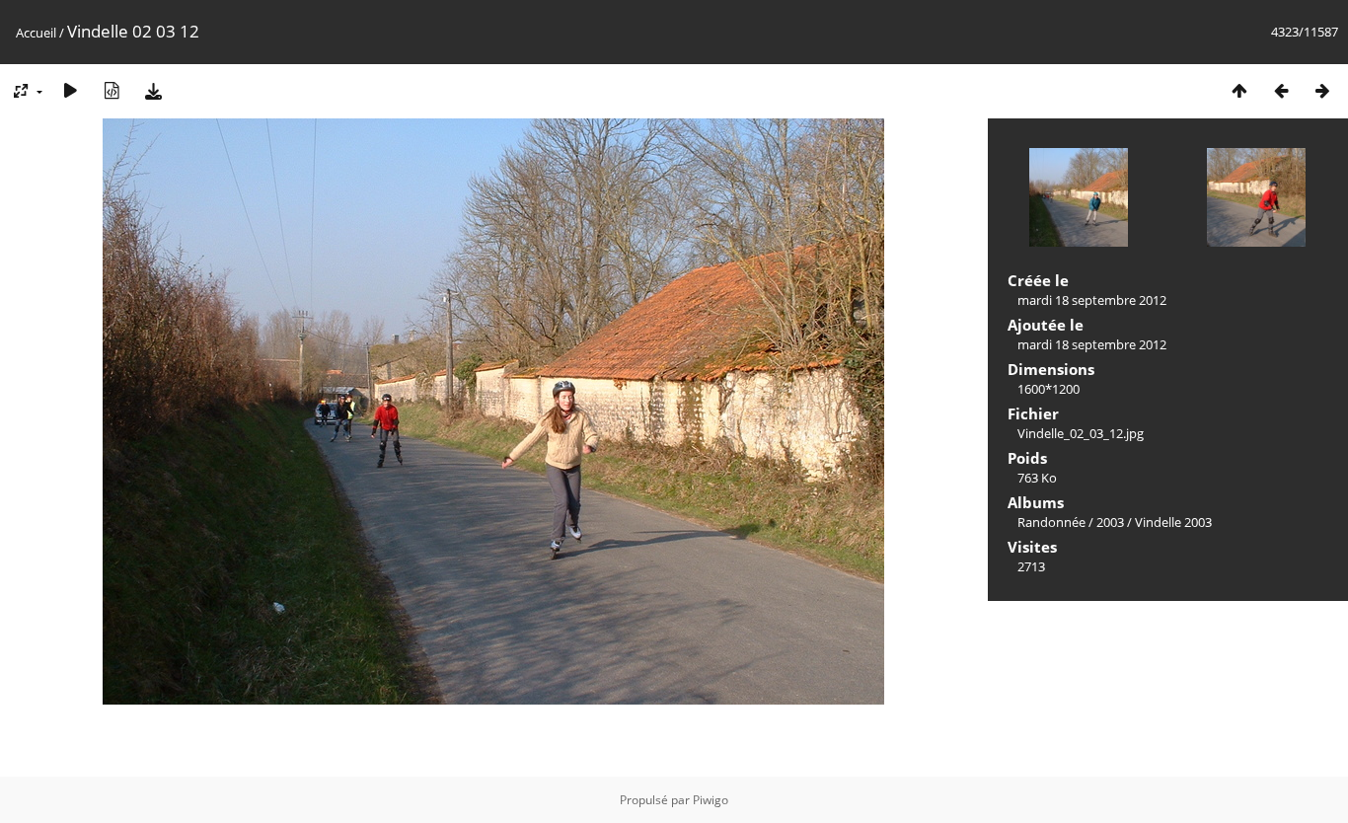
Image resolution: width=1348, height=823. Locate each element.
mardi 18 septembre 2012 (1091, 300)
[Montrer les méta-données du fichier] (111, 90)
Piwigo (710, 799)
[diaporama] (70, 90)
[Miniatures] (1239, 90)
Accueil (36, 32)
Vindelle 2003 (1173, 522)
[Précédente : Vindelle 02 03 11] (1281, 90)
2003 (1110, 522)
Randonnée (1051, 522)
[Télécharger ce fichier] (153, 90)
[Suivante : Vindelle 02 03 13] (1322, 90)
